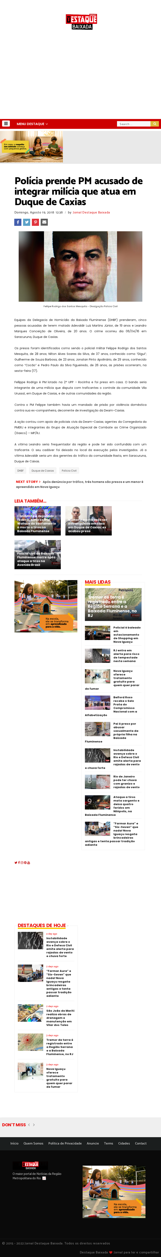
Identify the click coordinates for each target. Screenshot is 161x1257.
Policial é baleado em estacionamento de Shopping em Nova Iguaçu (127, 635)
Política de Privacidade (65, 1143)
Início (14, 1143)
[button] (6, 123)
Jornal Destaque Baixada (91, 212)
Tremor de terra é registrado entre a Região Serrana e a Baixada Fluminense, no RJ (112, 606)
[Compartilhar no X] (26, 222)
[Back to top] (151, 1247)
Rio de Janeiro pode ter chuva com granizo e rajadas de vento (126, 782)
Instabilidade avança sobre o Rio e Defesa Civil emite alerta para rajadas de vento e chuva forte (113, 759)
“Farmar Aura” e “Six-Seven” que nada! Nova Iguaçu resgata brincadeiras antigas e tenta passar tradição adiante (111, 834)
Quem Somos (33, 1143)
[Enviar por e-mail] (44, 222)
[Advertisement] (80, 87)
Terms (108, 1143)
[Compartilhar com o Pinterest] (35, 222)
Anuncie (93, 1143)
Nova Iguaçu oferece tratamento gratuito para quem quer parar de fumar (112, 680)
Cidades (124, 1143)
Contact (141, 1143)
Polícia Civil (69, 470)
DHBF (20, 470)
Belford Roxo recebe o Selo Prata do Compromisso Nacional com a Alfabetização (111, 706)
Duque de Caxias (43, 470)
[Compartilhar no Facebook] (17, 222)
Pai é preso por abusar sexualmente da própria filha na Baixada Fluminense (111, 732)
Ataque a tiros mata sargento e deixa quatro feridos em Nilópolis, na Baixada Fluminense (112, 806)
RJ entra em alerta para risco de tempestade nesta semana (126, 656)
